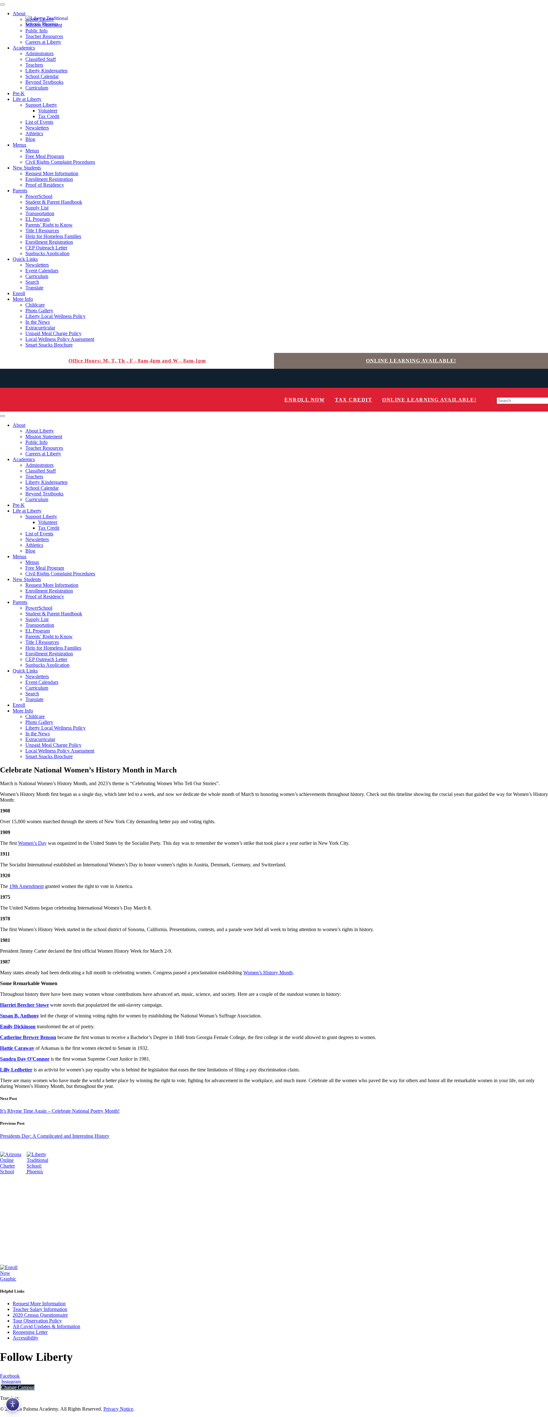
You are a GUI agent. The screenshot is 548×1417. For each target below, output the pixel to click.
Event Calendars (41, 270)
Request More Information (51, 173)
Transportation (39, 213)
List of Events (39, 122)
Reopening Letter (30, 1332)
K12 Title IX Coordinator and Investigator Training (51, 1209)
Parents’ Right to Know (49, 225)
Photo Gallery (39, 310)
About (19, 13)
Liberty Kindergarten (46, 70)
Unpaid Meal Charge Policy (53, 333)
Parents (20, 190)
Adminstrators (39, 53)
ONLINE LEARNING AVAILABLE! (411, 360)
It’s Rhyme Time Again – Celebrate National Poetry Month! (60, 1111)
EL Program (37, 219)
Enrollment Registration (49, 179)
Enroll (19, 293)
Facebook (10, 1376)
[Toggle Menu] (2, 4)
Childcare (35, 305)
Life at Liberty (27, 99)
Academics (24, 47)
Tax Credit (48, 116)
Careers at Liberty (43, 42)
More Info (23, 299)
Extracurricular (40, 327)
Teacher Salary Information (40, 1309)
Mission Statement (43, 436)
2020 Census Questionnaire (40, 1315)
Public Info (36, 442)
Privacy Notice (118, 1409)
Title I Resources (42, 230)
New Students (27, 167)
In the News (37, 322)
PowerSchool (38, 196)
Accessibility (25, 1338)
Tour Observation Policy (37, 1320)
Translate (34, 287)
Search (32, 282)
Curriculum (36, 87)
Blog (30, 139)
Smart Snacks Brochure (49, 345)
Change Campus (17, 1387)
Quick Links (25, 259)
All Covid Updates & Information (46, 1326)
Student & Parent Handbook (53, 202)
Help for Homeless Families (53, 236)
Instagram (10, 1381)
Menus (19, 145)
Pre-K (19, 93)
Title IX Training (17, 1230)
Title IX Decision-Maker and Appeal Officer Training (53, 1219)
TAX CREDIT (353, 399)
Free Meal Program (44, 156)
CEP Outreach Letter (46, 247)
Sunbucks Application (47, 253)
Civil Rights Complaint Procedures (60, 162)
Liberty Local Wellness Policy (55, 316)
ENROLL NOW (304, 399)
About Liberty (39, 431)
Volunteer (47, 110)
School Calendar (42, 76)
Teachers (34, 65)
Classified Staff (40, 59)
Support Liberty (41, 105)
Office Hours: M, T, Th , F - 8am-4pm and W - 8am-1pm (137, 360)
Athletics (34, 133)
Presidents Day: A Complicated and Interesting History (54, 1136)
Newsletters (37, 127)
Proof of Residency (44, 185)
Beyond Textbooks (44, 82)
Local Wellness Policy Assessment (59, 339)
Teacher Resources (44, 448)
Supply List (37, 207)
